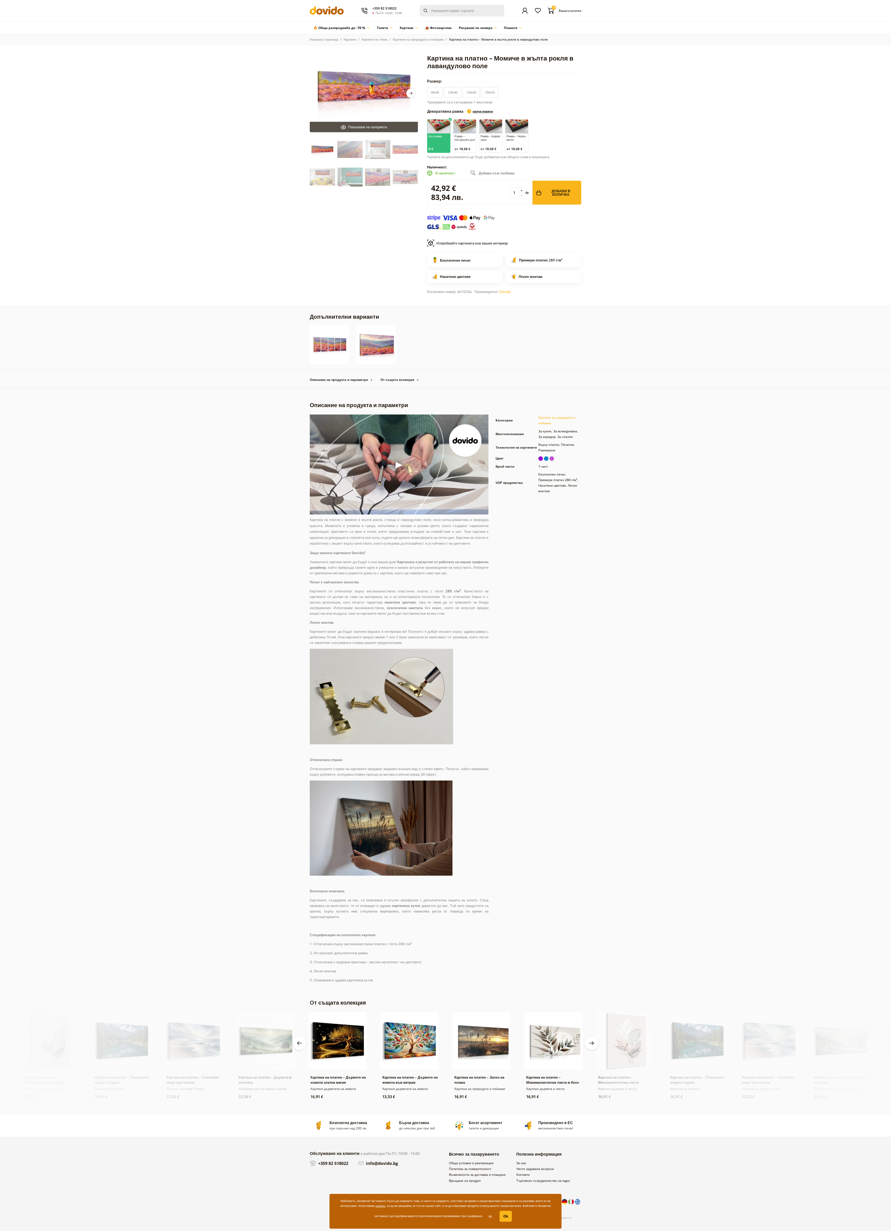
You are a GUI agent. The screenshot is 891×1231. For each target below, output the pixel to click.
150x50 (490, 92)
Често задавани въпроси (535, 1169)
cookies (380, 1206)
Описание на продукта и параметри (339, 379)
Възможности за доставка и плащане (477, 1174)
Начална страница (324, 39)
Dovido (505, 291)
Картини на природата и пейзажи (418, 39)
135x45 (471, 92)
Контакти (523, 1174)
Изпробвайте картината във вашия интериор (472, 243)
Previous (299, 1043)
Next (411, 93)
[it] (571, 1201)
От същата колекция (397, 379)
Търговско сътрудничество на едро (543, 1180)
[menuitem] (341, 28)
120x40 (453, 92)
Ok (505, 1216)
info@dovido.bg (381, 1163)
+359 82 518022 (332, 1163)
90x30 (435, 92)
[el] (577, 1201)
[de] (565, 1201)
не (490, 1216)
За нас (521, 1163)
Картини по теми (374, 39)
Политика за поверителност (470, 1169)
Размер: (435, 81)
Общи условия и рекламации (471, 1163)
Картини (350, 39)
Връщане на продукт (465, 1180)
